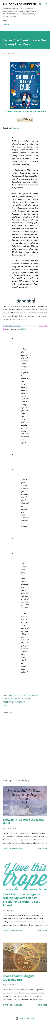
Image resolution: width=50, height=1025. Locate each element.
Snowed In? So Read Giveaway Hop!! (23, 821)
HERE (23, 329)
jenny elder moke (30, 695)
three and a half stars (20, 699)
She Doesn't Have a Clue (12, 326)
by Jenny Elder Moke (25, 111)
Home (6, 24)
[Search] (40, 4)
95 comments (16, 1005)
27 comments (16, 930)
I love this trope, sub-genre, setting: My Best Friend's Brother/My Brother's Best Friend (22, 899)
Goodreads (15, 128)
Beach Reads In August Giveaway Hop (18, 978)
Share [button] (5, 706)
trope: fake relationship (14, 702)
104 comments (16, 848)
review (6, 699)
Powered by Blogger (26, 1018)
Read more (42, 848)
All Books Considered (19, 4)
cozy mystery (15, 695)
